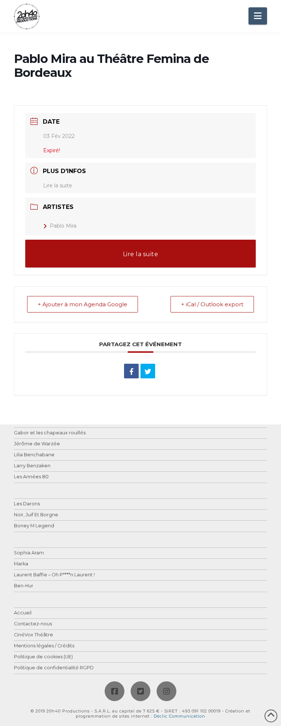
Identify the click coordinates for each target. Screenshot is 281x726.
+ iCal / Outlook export (212, 304)
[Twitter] (140, 691)
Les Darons (27, 504)
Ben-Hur (23, 586)
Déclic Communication (179, 716)
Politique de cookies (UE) (43, 657)
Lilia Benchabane (34, 455)
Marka (21, 564)
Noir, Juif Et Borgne (36, 515)
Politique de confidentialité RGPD (54, 668)
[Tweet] (147, 371)
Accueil (22, 613)
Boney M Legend (34, 526)
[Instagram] (166, 691)
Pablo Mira (63, 225)
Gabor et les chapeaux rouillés (50, 433)
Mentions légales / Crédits (44, 646)
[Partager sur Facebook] (131, 371)
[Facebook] (114, 691)
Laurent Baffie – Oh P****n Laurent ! (54, 575)
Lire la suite (57, 185)
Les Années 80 (31, 477)
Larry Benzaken (32, 466)
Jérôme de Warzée (37, 444)
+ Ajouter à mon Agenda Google (82, 304)
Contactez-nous (33, 624)
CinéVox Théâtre (33, 635)
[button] (257, 16)
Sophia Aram (29, 553)
